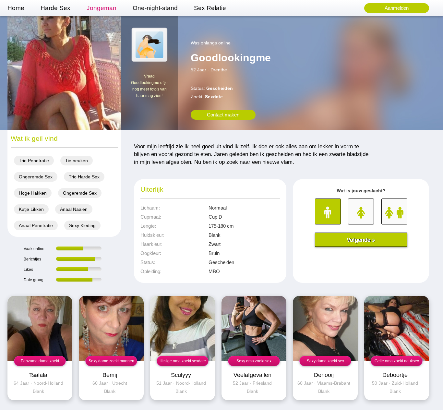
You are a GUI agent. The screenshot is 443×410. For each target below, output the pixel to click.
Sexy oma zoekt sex (253, 361)
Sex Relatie (210, 8)
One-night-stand (155, 8)
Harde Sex (55, 8)
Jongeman (101, 8)
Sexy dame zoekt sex (325, 361)
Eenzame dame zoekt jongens (40, 362)
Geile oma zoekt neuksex (397, 361)
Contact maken (223, 114)
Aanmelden (397, 8)
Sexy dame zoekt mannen (111, 361)
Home (15, 8)
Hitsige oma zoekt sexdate (183, 361)
